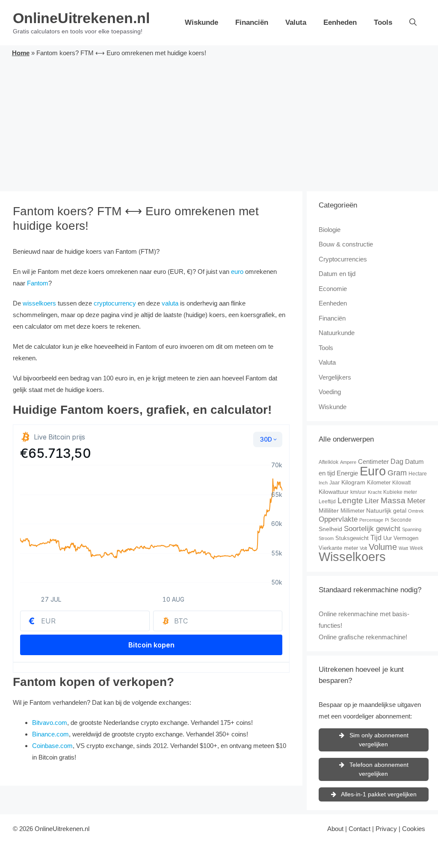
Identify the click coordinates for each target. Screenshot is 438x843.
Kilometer (379, 482)
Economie (333, 288)
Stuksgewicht (352, 538)
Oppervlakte (338, 519)
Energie (347, 473)
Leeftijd (327, 502)
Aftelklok (328, 462)
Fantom (37, 283)
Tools (383, 22)
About (335, 828)
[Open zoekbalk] (413, 23)
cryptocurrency (115, 303)
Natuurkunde (337, 332)
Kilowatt (401, 482)
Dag (397, 461)
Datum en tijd (337, 273)
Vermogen (406, 538)
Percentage (371, 519)
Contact (359, 828)
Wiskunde (201, 22)
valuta (170, 303)
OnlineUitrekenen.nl (81, 18)
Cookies (413, 828)
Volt (363, 548)
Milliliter (329, 510)
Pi (387, 519)
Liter (372, 501)
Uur (387, 538)
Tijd (376, 537)
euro (237, 271)
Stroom (326, 538)
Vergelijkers (335, 377)
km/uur (358, 492)
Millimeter (352, 511)
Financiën (251, 22)
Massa (393, 500)
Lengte (350, 500)
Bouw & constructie (346, 244)
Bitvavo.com (49, 722)
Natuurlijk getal (386, 510)
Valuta (295, 22)
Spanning (411, 529)
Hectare (417, 473)
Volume (383, 547)
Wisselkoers (352, 556)
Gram (397, 473)
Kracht (375, 492)
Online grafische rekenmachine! (363, 637)
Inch (323, 482)
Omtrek (416, 511)
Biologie (329, 229)
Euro (373, 471)
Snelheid (330, 528)
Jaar (334, 483)
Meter (416, 501)
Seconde (401, 520)
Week (416, 548)
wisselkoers (39, 303)
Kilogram (353, 482)
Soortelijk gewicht (372, 529)
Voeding (330, 391)
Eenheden (340, 22)
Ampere (348, 462)
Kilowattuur (334, 491)
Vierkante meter (338, 548)
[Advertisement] (219, 123)
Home (21, 52)
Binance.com (50, 734)
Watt (403, 548)
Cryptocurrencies (343, 259)
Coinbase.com (52, 745)
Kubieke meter (400, 492)
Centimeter (373, 461)
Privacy (386, 828)
